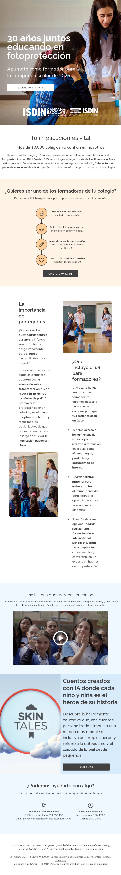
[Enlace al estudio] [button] (94, 848)
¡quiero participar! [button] (30, 87)
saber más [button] (86, 767)
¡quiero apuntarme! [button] (60, 274)
